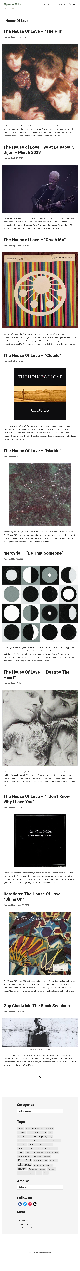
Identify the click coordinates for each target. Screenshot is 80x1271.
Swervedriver (33, 1169)
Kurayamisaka (53, 1148)
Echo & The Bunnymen (25, 1141)
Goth (31, 1144)
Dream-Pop (22, 1137)
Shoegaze (24, 1164)
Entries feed (24, 1220)
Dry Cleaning (48, 1137)
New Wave (47, 1156)
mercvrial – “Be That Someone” (33, 553)
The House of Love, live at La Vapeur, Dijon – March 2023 (39, 150)
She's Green (53, 1161)
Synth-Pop (42, 1169)
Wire (46, 1173)
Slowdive (22, 1169)
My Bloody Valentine (24, 1156)
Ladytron (20, 1152)
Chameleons (49, 1128)
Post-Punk (24, 1160)
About (46, 4)
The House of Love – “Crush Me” (35, 240)
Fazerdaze (46, 1141)
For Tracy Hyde (55, 1141)
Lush (33, 1153)
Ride (45, 1160)
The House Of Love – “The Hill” (33, 31)
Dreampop (35, 1136)
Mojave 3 (55, 1152)
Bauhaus (28, 1128)
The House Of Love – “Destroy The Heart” (36, 675)
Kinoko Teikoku (42, 1148)
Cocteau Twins (34, 1132)
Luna (27, 1152)
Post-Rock (37, 1161)
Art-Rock (20, 1128)
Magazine (40, 1152)
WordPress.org (25, 1227)
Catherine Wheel (37, 1128)
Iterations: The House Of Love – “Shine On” (34, 897)
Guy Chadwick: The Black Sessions (37, 1006)
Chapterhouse (21, 1132)
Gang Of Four (22, 1144)
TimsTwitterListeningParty (26, 1173)
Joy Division (32, 1148)
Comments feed (26, 1224)
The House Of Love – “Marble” (32, 451)
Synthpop (51, 1169)
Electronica (37, 1141)
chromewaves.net (59, 4)
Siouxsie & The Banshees (43, 1165)
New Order (38, 1156)
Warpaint (39, 1173)
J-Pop (49, 1145)
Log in (21, 1217)
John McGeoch (22, 1148)
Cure (44, 1132)
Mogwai (47, 1152)
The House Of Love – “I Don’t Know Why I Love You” (37, 799)
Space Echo (13, 4)
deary (50, 1132)
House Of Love (40, 1144)
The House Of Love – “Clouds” (32, 356)
